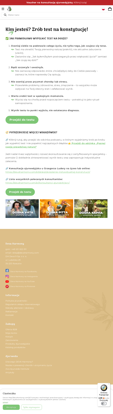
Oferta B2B (11, 329)
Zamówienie (12, 340)
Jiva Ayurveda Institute (17, 369)
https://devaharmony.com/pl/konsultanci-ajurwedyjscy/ (38, 182)
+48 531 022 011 (19, 249)
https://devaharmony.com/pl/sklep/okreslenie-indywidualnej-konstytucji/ (48, 172)
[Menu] (108, 384)
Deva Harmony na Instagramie (24, 276)
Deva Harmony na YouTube (22, 281)
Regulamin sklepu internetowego (23, 304)
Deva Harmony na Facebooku (23, 271)
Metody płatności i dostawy (20, 308)
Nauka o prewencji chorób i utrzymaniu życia (29, 365)
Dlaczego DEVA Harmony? (19, 361)
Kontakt (10, 315)
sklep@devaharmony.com (25, 253)
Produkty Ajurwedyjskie (18, 344)
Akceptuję (11, 407)
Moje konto (11, 333)
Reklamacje (11, 311)
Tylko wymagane (31, 407)
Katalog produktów (15, 347)
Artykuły (10, 372)
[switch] (104, 403)
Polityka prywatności (16, 301)
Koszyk (9, 336)
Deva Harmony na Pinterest (22, 286)
